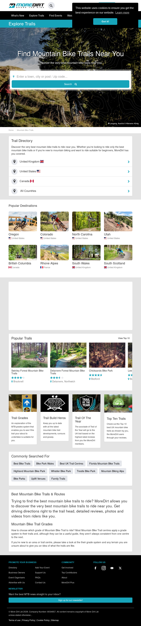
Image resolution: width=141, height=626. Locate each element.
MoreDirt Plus (68, 582)
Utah (107, 234)
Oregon (14, 234)
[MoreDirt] (26, 5)
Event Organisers (17, 577)
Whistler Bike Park (61, 471)
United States (18, 238)
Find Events (55, 15)
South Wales (81, 263)
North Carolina (82, 234)
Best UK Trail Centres (71, 463)
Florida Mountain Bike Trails (104, 463)
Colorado (46, 234)
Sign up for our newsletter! (70, 600)
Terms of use (14, 620)
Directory (13, 567)
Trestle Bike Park (86, 471)
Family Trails (58, 478)
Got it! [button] (105, 21)
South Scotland (114, 263)
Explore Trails (36, 15)
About (64, 577)
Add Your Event (42, 567)
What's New (17, 15)
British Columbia (20, 263)
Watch (70, 15)
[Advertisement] (70, 306)
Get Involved (67, 567)
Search (68, 84)
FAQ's (37, 577)
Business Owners (17, 572)
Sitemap (55, 620)
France (47, 267)
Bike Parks (19, 478)
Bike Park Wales (45, 463)
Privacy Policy (28, 620)
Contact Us (40, 582)
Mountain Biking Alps (112, 471)
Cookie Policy (43, 620)
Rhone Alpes (49, 263)
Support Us (40, 572)
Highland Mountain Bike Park (29, 471)
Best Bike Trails (22, 463)
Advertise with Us (17, 582)
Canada (15, 267)
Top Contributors (69, 572)
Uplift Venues (38, 478)
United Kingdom (83, 267)
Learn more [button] (122, 12)
